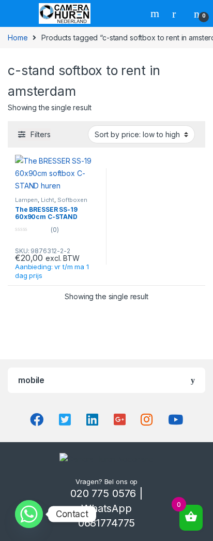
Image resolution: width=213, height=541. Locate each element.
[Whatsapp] (29, 514)
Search (156, 13)
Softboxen (72, 199)
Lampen (26, 199)
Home (17, 37)
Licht (47, 199)
